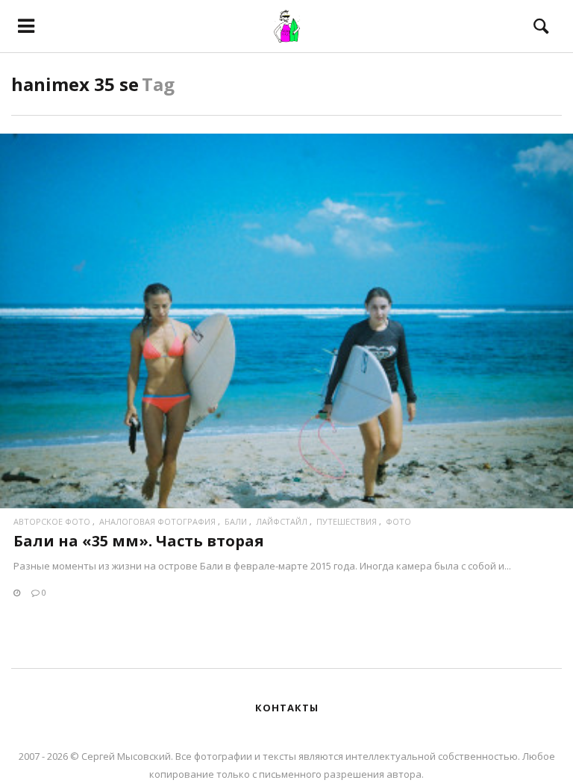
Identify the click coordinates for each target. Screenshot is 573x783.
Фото (398, 521)
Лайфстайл (281, 521)
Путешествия (346, 521)
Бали (236, 521)
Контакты (287, 707)
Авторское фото (51, 521)
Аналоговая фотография (157, 521)
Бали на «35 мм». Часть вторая (138, 541)
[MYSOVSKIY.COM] (286, 26)
